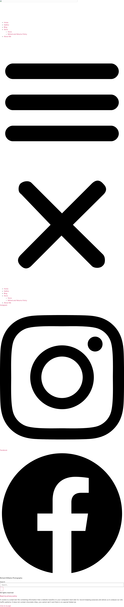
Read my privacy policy (8, 596)
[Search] (1, 589)
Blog (5, 27)
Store (6, 29)
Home (6, 22)
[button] (62, 163)
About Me (7, 36)
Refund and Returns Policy (17, 34)
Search (2, 582)
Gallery (6, 25)
